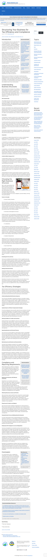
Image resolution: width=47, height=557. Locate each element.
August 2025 (36, 163)
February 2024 (36, 193)
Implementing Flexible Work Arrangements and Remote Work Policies (38, 113)
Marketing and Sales (38, 79)
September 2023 (37, 202)
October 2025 (36, 159)
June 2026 (36, 144)
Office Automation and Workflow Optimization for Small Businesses (38, 122)
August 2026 (36, 140)
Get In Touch (39, 7)
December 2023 (37, 197)
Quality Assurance (37, 87)
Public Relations (37, 85)
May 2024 (36, 187)
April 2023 (36, 212)
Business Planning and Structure (8, 534)
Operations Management (38, 81)
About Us (33, 7)
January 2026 (36, 153)
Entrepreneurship (37, 62)
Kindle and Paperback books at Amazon (19, 24)
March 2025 (36, 169)
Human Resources (37, 69)
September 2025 (37, 161)
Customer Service (37, 60)
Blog (24, 7)
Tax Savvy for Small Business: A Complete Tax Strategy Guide (25, 64)
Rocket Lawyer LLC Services (8, 516)
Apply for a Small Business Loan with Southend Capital (25, 86)
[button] (2, 14)
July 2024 (36, 183)
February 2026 (36, 151)
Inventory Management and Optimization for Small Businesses (38, 118)
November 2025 (37, 157)
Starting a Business (37, 94)
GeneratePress (29, 555)
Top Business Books (25, 461)
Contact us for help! (24, 18)
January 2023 (36, 218)
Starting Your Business (17, 7)
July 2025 (36, 165)
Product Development (38, 83)
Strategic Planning (37, 96)
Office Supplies (24, 460)
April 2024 (36, 189)
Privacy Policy (34, 545)
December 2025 (37, 155)
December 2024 (37, 175)
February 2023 (36, 216)
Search (35, 30)
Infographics (36, 71)
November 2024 (37, 177)
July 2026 (36, 142)
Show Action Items (6, 526)
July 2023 (36, 206)
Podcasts (28, 7)
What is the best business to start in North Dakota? (37, 126)
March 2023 (36, 214)
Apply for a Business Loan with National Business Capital (25, 90)
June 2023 (36, 208)
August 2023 (36, 204)
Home (3, 7)
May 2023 (36, 210)
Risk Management (37, 89)
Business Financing (9, 7)
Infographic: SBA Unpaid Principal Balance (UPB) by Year (11, 536)
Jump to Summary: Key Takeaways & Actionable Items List (12, 36)
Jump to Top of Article (6, 529)
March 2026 (36, 149)
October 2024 (36, 179)
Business (35, 49)
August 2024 (36, 181)
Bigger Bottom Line (12, 2)
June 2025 (36, 167)
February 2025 (36, 171)
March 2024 (36, 191)
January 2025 (36, 173)
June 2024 (36, 185)
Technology (36, 101)
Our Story (33, 543)
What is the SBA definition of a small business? (10, 535)
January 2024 (36, 195)
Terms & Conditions (35, 547)
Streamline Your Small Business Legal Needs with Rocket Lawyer (25, 366)
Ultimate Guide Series (19, 22)
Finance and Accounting (38, 67)
